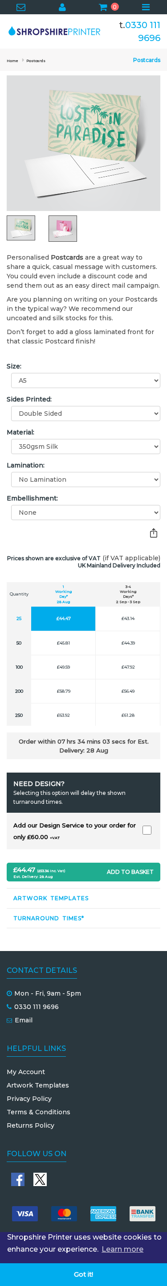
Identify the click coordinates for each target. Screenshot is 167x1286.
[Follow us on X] (40, 1179)
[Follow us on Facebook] (17, 1179)
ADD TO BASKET (130, 871)
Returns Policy (30, 1125)
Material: (20, 432)
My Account (26, 1072)
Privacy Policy (29, 1099)
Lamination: (26, 465)
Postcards (35, 60)
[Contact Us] (21, 8)
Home (12, 60)
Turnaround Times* (48, 918)
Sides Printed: (29, 399)
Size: (14, 366)
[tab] (83, 898)
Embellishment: (32, 498)
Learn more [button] (122, 1249)
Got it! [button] (83, 1274)
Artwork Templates (51, 898)
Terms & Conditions (38, 1112)
